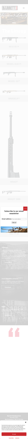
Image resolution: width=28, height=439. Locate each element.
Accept (14, 434)
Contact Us (17, 438)
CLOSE (25, 208)
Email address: (7, 219)
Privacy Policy (11, 438)
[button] (25, 422)
